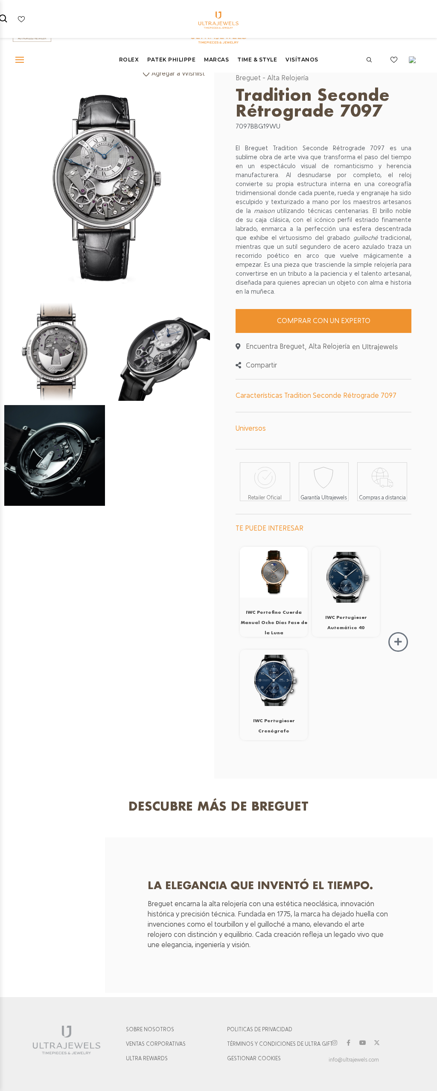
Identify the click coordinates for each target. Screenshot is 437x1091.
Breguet (248, 78)
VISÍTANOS (302, 59)
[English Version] (415, 60)
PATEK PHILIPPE (171, 59)
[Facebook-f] (349, 1043)
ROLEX (129, 59)
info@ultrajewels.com (354, 1060)
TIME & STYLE (257, 59)
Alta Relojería (288, 78)
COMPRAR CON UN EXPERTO (323, 321)
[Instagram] (335, 1043)
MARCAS (216, 59)
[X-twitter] (377, 1043)
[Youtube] (363, 1043)
